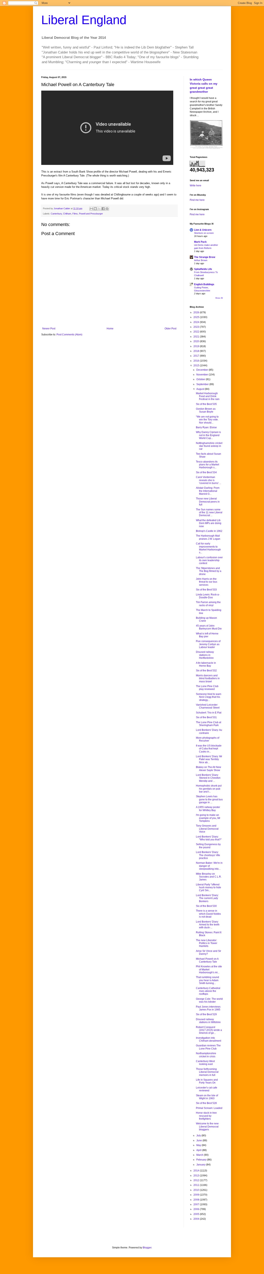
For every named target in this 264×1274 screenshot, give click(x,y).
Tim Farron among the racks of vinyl (208, 604)
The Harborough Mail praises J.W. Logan (208, 537)
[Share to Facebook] (103, 209)
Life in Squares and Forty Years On (207, 1081)
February (201, 1159)
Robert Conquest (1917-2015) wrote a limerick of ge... (209, 1030)
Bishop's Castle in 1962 (209, 531)
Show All (219, 298)
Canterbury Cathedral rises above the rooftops (208, 991)
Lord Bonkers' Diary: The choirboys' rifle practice (208, 855)
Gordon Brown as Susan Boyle (206, 410)
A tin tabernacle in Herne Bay (206, 664)
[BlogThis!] (95, 209)
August (200, 389)
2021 (196, 336)
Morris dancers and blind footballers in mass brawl (208, 678)
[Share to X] (99, 209)
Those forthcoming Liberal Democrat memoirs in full (207, 1072)
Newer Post (48, 328)
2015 (196, 365)
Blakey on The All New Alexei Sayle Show (208, 768)
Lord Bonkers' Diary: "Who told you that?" (209, 838)
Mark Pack (200, 241)
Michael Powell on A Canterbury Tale (207, 960)
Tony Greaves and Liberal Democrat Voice (207, 828)
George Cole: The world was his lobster (209, 1000)
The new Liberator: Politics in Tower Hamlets (206, 943)
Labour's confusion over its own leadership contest (209, 560)
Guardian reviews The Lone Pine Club (208, 1047)
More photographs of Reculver (207, 739)
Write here (195, 185)
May (199, 1145)
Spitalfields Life (203, 269)
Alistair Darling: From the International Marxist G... (207, 490)
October (201, 379)
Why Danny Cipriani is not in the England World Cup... (208, 435)
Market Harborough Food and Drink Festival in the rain (207, 396)
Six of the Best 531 (206, 717)
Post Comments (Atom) (69, 334)
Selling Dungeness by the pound (208, 846)
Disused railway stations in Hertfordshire (205, 655)
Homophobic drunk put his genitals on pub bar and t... (209, 788)
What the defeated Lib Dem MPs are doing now (208, 523)
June (199, 1140)
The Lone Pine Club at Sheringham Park (208, 724)
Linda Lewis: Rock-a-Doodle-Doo (208, 596)
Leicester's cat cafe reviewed (206, 1089)
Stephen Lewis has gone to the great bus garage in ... (209, 799)
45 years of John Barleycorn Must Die (209, 627)
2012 (196, 1180)
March (200, 1154)
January (201, 1164)
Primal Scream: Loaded (209, 1108)
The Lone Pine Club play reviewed (207, 688)
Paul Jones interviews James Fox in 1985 (208, 1008)
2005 (196, 1214)
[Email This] (91, 209)
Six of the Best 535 (206, 404)
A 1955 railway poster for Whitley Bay (208, 808)
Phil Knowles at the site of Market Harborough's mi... (209, 969)
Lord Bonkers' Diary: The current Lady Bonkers (207, 898)
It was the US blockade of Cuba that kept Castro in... (209, 748)
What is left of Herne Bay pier (207, 635)
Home (110, 328)
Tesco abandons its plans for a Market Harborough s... (207, 464)
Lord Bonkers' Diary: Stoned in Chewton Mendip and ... (208, 778)
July (199, 1135)
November (202, 374)
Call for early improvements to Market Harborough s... (208, 548)
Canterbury (56, 213)
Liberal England (83, 20)
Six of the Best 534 (206, 472)
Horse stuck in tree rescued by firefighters (206, 1115)
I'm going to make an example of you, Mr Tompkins (208, 818)
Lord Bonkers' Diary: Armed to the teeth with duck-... (207, 924)
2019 (196, 346)
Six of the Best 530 (206, 906)
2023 (196, 326)
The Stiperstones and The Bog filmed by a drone (208, 571)
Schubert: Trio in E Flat (208, 712)
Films (75, 213)
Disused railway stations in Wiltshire (208, 1021)
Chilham (67, 213)
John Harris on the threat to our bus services (206, 581)
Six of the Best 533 (206, 589)
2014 (196, 1170)
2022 (196, 331)
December (202, 369)
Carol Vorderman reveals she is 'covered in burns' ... (208, 480)
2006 (196, 1209)
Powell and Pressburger (91, 213)
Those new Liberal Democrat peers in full (208, 501)
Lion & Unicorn (202, 229)
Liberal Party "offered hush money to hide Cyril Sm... (208, 887)
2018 (196, 351)
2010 (196, 1190)
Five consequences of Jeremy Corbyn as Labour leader (208, 644)
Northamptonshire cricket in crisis (206, 1055)
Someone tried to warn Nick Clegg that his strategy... (208, 697)
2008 (196, 1199)
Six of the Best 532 (206, 670)
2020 (196, 341)
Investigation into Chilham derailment (208, 1039)
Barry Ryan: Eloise (206, 427)
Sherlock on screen (204, 233)
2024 (196, 322)
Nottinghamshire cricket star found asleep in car (209, 446)
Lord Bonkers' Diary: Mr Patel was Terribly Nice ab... (209, 759)
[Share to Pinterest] (107, 209)
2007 (196, 1204)
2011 (196, 1185)
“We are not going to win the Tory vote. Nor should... (207, 419)
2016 (196, 360)
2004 (196, 1218)
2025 (196, 317)
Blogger (147, 1247)
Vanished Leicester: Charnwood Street (207, 706)
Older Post (170, 328)
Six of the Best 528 (206, 1103)
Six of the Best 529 (206, 1014)
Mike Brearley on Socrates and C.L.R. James (209, 876)
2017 (196, 355)
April (199, 1150)
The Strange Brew (204, 257)
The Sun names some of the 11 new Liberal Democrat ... (209, 512)
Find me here (197, 200)
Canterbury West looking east (205, 1063)
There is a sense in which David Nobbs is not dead (208, 913)
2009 (196, 1194)
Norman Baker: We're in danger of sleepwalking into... (209, 865)
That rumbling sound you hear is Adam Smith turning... (207, 980)
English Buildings (204, 284)
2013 (196, 1175)
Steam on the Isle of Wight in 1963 (207, 1097)
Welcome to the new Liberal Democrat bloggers (207, 1126)
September (202, 384)
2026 (196, 312)
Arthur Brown (200, 260)
